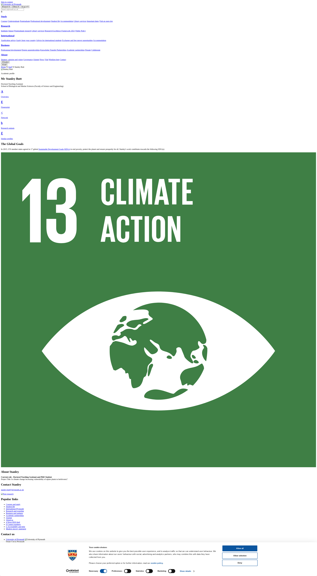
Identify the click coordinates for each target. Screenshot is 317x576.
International (7, 35)
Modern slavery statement (16, 529)
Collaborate (95, 50)
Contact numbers (13, 524)
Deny (240, 563)
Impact (11, 31)
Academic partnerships (76, 50)
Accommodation (66, 21)
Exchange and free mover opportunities (77, 40)
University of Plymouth (15, 539)
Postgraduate (25, 21)
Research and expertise (15, 511)
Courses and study (13, 504)
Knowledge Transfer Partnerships (53, 50)
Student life (55, 21)
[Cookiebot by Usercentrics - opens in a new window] (72, 571)
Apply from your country (26, 40)
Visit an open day (106, 21)
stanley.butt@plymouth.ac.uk (12, 490)
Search (6, 7)
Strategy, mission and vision (12, 60)
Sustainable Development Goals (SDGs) (54, 149)
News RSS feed (13, 522)
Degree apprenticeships (31, 50)
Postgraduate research (22, 31)
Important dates (93, 21)
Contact (63, 60)
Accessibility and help (15, 527)
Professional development (40, 21)
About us (9, 520)
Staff (4, 65)
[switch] (127, 571)
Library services (80, 21)
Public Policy (80, 31)
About (4, 54)
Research (5, 26)
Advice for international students (49, 40)
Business (5, 45)
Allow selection (240, 556)
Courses (4, 21)
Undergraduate (13, 21)
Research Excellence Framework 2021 (60, 31)
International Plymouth (15, 509)
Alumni (36, 60)
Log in (24, 7)
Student (5, 62)
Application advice (8, 40)
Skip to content (7, 2)
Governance (28, 60)
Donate (88, 50)
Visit (46, 60)
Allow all (240, 548)
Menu (15, 7)
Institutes (4, 31)
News (42, 60)
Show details (185, 571)
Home (3, 67)
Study (4, 16)
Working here (54, 60)
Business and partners (14, 513)
